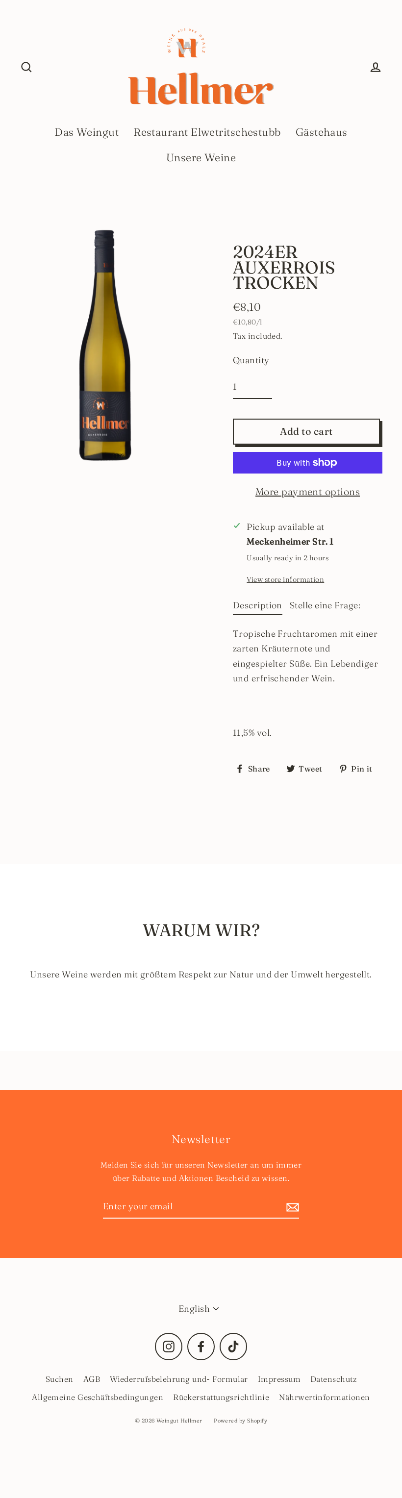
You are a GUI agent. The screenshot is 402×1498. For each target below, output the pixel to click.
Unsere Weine (201, 157)
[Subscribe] (291, 1207)
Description (257, 605)
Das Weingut (86, 132)
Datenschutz (333, 1379)
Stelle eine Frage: (325, 605)
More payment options (307, 491)
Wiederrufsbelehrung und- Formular (179, 1379)
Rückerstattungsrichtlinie (221, 1397)
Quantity (251, 360)
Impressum (279, 1379)
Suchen (60, 1379)
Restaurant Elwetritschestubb (207, 132)
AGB (91, 1379)
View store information (285, 579)
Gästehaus (322, 132)
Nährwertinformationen (324, 1397)
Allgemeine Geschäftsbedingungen (97, 1397)
